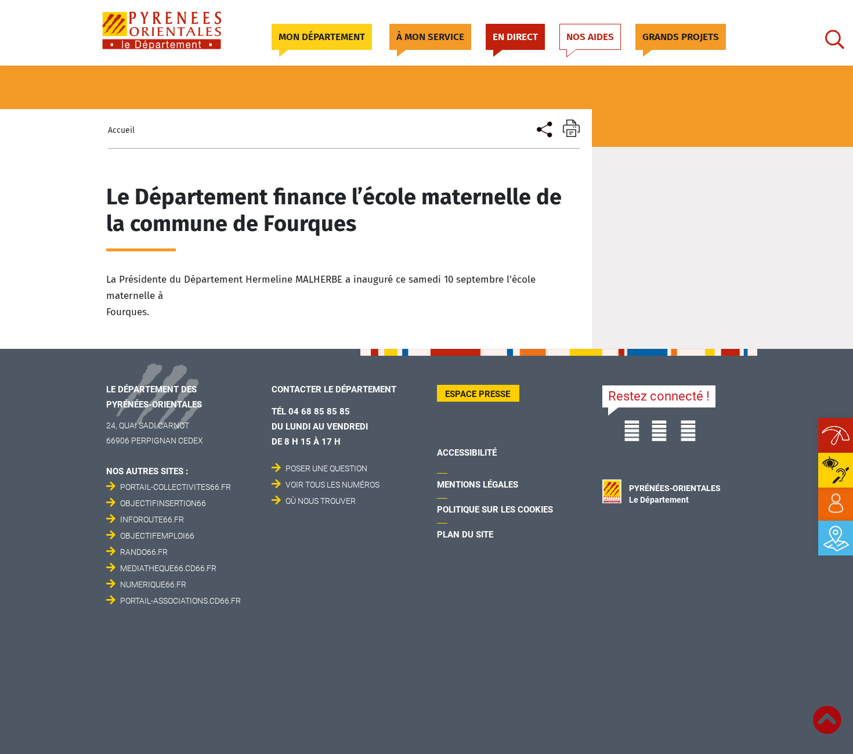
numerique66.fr (153, 584)
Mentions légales (477, 484)
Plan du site (465, 534)
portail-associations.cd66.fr (180, 600)
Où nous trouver (320, 501)
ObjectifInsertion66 (163, 503)
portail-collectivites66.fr (175, 487)
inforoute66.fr (152, 519)
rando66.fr (144, 552)
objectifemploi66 (157, 535)
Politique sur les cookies (495, 509)
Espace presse (477, 394)
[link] (835, 503)
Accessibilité (467, 453)
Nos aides (590, 37)
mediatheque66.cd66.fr (168, 568)
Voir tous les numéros (332, 484)
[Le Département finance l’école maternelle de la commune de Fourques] (543, 128)
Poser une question (326, 468)
